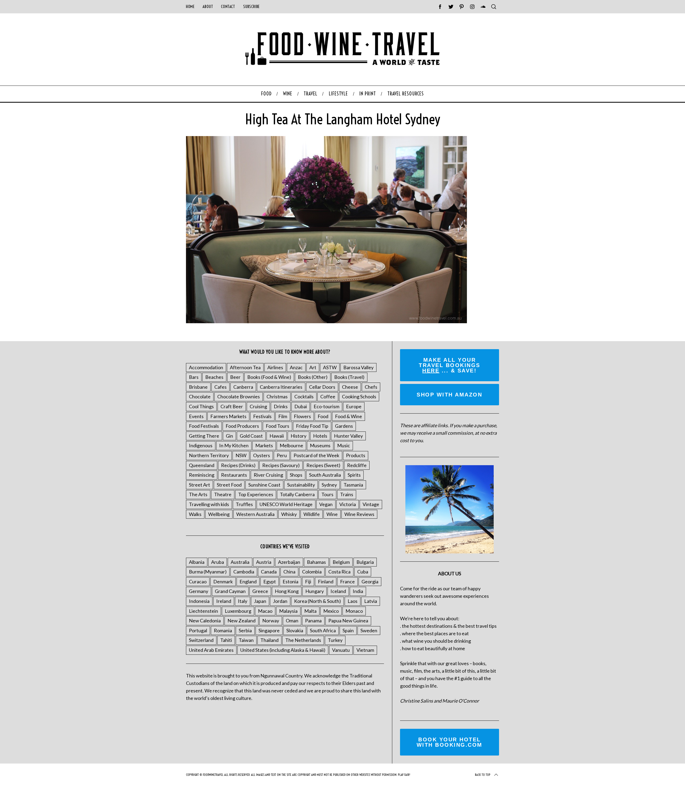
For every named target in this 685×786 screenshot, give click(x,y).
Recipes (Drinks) (238, 465)
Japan (260, 601)
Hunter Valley (348, 436)
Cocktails (304, 396)
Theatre (222, 494)
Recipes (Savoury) (281, 465)
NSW (240, 455)
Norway (270, 620)
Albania (196, 562)
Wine (332, 514)
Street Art (199, 485)
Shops (296, 475)
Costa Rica (339, 572)
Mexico (331, 611)
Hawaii (276, 436)
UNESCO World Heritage (286, 504)
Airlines (275, 367)
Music (343, 445)
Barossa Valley (358, 367)
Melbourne (291, 445)
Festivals (262, 416)
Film (282, 416)
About (208, 6)
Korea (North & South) (317, 601)
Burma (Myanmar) (208, 572)
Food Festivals (204, 426)
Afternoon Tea (245, 367)
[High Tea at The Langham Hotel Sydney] (326, 321)
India (358, 591)
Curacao (198, 581)
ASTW (330, 367)
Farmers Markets (228, 416)
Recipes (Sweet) (323, 465)
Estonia (290, 581)
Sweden (368, 630)
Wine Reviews (359, 514)
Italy (242, 601)
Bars (194, 377)
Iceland (338, 591)
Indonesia (199, 601)
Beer (235, 377)
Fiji (308, 581)
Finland (325, 581)
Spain (348, 630)
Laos (352, 601)
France (347, 581)
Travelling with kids (209, 504)
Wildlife (311, 514)
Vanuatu (341, 650)
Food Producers (242, 426)
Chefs (371, 387)
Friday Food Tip (312, 426)
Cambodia (243, 572)
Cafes (220, 387)
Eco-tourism (326, 406)
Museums (320, 445)
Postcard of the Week (316, 455)
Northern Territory (209, 455)
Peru (282, 455)
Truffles (244, 504)
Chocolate (200, 396)
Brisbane (198, 387)
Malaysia (288, 611)
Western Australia (255, 514)
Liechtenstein (203, 611)
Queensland (201, 465)
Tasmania (353, 485)
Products (355, 455)
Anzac (296, 367)
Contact (228, 6)
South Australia (325, 475)
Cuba (362, 572)
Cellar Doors (322, 387)
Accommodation (206, 367)
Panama (313, 620)
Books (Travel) (349, 377)
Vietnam (365, 650)
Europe (353, 406)
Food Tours (277, 426)
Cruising (258, 406)
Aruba (217, 562)
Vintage (371, 504)
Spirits (354, 475)
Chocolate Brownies (238, 396)
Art (312, 367)
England (248, 581)
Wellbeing (219, 514)
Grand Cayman (230, 591)
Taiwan (246, 640)
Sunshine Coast (264, 485)
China (289, 572)
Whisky (289, 514)
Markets (264, 445)
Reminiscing (201, 475)
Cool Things (201, 406)
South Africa (323, 630)
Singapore (269, 630)
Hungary (314, 591)
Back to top (482, 775)
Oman (292, 620)
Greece (260, 591)
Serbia (245, 630)
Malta (310, 611)
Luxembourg (238, 611)
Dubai (300, 406)
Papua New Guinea (348, 620)
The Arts (198, 494)
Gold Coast (251, 436)
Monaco (354, 611)
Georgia (369, 581)
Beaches (214, 377)
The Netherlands (303, 640)
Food (323, 416)
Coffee (327, 396)
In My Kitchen (234, 445)
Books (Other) (313, 377)
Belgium (341, 562)
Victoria (347, 504)
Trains (346, 494)
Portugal (198, 630)
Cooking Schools (359, 396)
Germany (198, 591)
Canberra (243, 387)
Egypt (269, 581)
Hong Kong (287, 591)
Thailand (269, 640)
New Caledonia (205, 620)
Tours (327, 494)
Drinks (281, 406)
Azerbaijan (289, 562)
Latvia (370, 601)
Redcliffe (357, 465)
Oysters (261, 455)
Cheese (350, 387)
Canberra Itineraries (281, 387)
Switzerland (201, 640)
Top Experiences (255, 494)
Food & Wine (348, 416)
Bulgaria (365, 562)
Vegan (326, 504)
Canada (269, 572)
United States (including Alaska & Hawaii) (282, 650)
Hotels (320, 436)
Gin (229, 436)
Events (196, 416)
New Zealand (241, 620)
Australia (240, 562)
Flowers (302, 416)
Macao (265, 611)
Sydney (329, 485)
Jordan (280, 601)
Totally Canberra (297, 494)
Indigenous (200, 445)
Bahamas (316, 562)
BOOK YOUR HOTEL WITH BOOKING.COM (449, 742)
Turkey (335, 640)
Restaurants (234, 475)
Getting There (204, 436)
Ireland (223, 601)
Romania (223, 630)
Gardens (344, 426)
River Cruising (268, 475)
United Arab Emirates (211, 650)
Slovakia (294, 630)
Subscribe (251, 6)
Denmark (223, 581)
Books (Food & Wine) (269, 377)
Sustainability (301, 485)
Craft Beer (231, 406)
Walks (195, 514)
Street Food (229, 485)
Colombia (312, 572)
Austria (263, 562)
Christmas (277, 396)
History (298, 436)
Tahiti (226, 640)
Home (190, 6)
